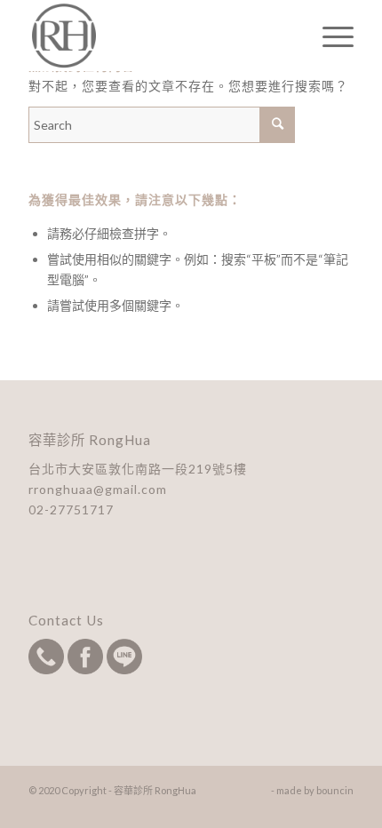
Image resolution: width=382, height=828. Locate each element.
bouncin (335, 790)
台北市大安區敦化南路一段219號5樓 (137, 468)
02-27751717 (71, 509)
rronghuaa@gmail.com (97, 489)
